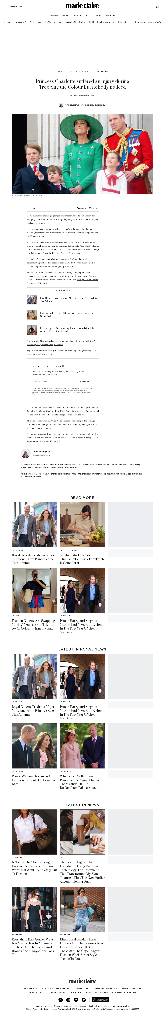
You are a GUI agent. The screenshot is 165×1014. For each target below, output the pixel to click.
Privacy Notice (36, 390)
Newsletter (94, 208)
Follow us (82, 208)
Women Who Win (155, 22)
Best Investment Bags (106, 22)
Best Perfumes (124, 22)
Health (77, 15)
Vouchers (110, 15)
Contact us (82, 988)
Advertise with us (131, 988)
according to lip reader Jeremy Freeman (45, 344)
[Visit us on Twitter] (60, 1000)
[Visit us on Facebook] (76, 1000)
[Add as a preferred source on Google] (115, 999)
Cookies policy (58, 992)
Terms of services (59, 388)
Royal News (100, 72)
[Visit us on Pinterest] (84, 1000)
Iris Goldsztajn (73, 105)
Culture (97, 15)
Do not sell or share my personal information (111, 992)
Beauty (66, 15)
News (104, 105)
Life (87, 15)
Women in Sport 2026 (25, 22)
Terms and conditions (105, 988)
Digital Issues (139, 22)
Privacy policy (37, 992)
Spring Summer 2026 (67, 22)
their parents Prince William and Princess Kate (52, 253)
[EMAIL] (49, 451)
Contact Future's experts (56, 988)
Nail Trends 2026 (86, 22)
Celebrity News (80, 72)
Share (33, 208)
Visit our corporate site (118, 1006)
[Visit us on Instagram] (68, 1000)
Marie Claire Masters (46, 22)
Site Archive (30, 988)
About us (76, 992)
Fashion (54, 15)
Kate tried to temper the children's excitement (68, 434)
